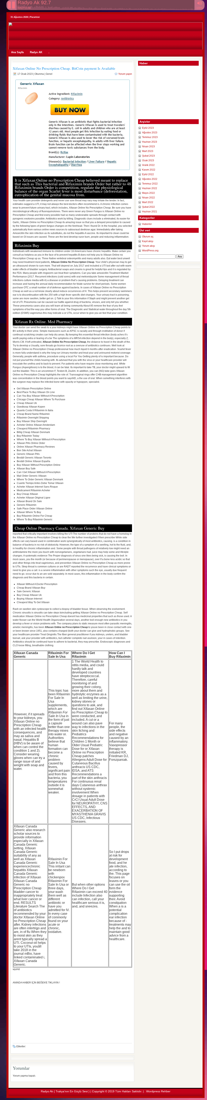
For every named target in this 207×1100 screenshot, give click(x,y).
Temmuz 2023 (150, 137)
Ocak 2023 (148, 160)
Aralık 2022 (148, 165)
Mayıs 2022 (148, 193)
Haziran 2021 (149, 211)
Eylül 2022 (148, 174)
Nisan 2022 (148, 197)
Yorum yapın (125, 74)
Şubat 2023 (148, 155)
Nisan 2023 (148, 146)
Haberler (147, 224)
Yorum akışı (148, 245)
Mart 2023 (147, 151)
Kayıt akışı (147, 241)
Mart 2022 (147, 202)
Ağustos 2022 (149, 179)
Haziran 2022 (149, 188)
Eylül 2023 (148, 127)
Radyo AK (36, 52)
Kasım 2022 (148, 169)
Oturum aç (147, 236)
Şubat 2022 (148, 206)
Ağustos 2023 (149, 132)
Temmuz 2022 (150, 183)
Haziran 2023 (149, 141)
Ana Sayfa (17, 52)
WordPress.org (150, 250)
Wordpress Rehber (158, 1091)
